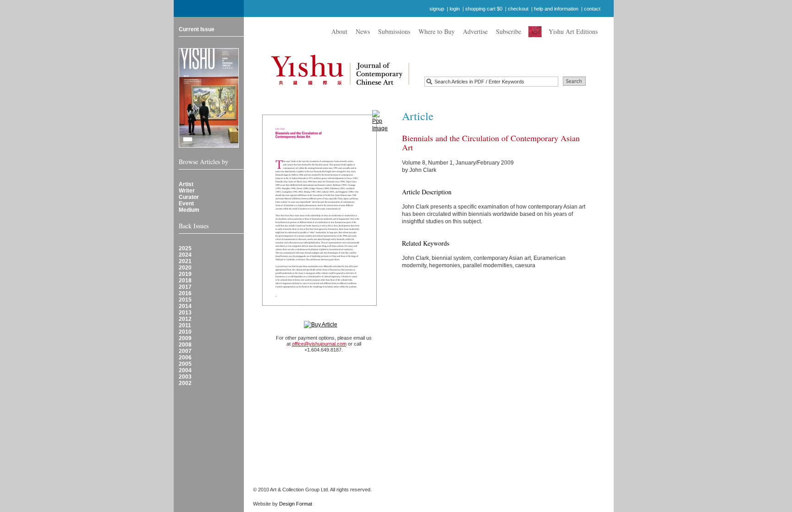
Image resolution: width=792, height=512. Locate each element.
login (455, 8)
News (363, 31)
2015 (185, 300)
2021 (185, 261)
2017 (185, 287)
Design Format (295, 503)
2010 (185, 332)
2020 (185, 267)
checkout (518, 8)
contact (592, 8)
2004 (185, 370)
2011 (185, 325)
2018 (185, 280)
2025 (185, 248)
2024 (185, 255)
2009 (185, 338)
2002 (185, 383)
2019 (185, 274)
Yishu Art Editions (573, 31)
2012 (185, 319)
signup (436, 8)
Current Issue (196, 29)
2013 (185, 312)
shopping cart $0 (483, 8)
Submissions (394, 31)
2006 (185, 357)
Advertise (475, 31)
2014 (185, 306)
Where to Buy (436, 31)
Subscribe (508, 31)
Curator (189, 197)
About (339, 31)
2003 (185, 377)
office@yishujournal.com (319, 344)
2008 (185, 344)
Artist (186, 184)
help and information (556, 8)
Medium (189, 210)
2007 (185, 351)
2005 (185, 364)
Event (186, 203)
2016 (185, 293)
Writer (187, 190)
